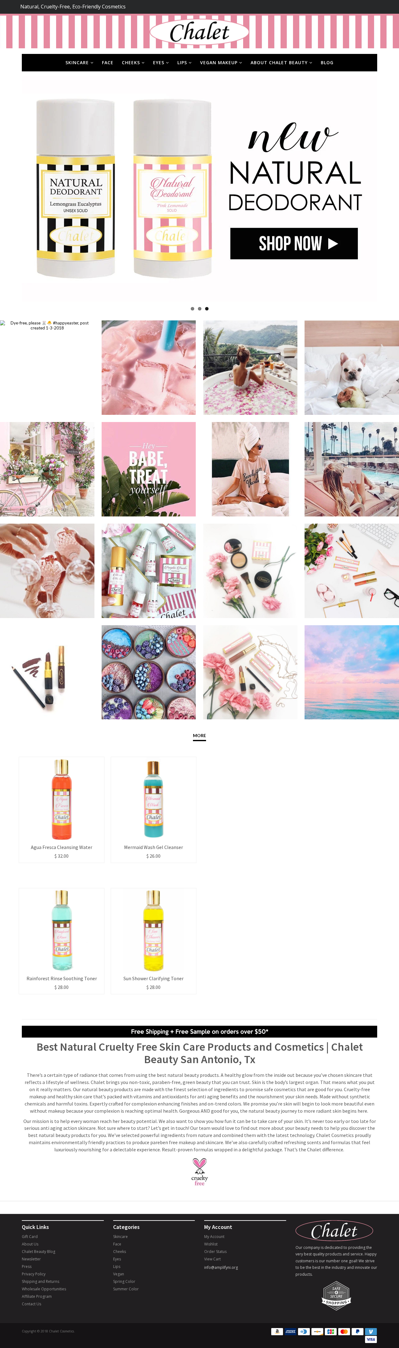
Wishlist (211, 1244)
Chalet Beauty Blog (38, 1251)
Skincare (77, 62)
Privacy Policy (34, 1274)
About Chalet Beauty (280, 62)
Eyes (159, 62)
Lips (183, 62)
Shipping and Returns (40, 1281)
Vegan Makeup (219, 62)
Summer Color (126, 1289)
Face (107, 62)
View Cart (212, 1259)
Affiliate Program (37, 1296)
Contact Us (31, 1304)
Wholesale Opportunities (44, 1289)
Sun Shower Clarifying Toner (153, 978)
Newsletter (31, 1259)
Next (386, 189)
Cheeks (132, 62)
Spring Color (124, 1281)
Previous (12, 189)
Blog (327, 62)
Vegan (118, 1274)
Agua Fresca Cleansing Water (61, 847)
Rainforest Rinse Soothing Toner (61, 978)
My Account (214, 1236)
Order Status (215, 1251)
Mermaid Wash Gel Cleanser (153, 847)
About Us (30, 1244)
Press (26, 1266)
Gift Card (30, 1236)
